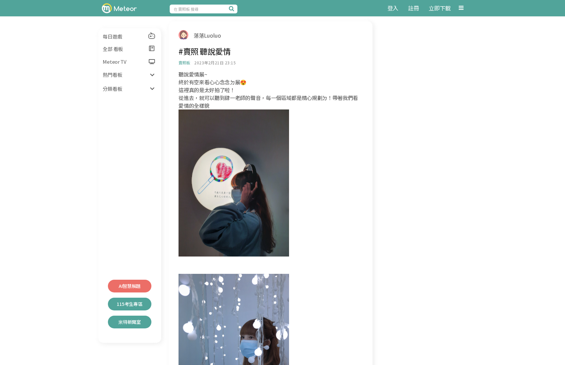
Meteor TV (114, 61)
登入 (392, 8)
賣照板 (184, 62)
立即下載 (440, 8)
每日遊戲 (112, 36)
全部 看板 (113, 48)
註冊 (413, 8)
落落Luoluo (207, 35)
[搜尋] (232, 8)
